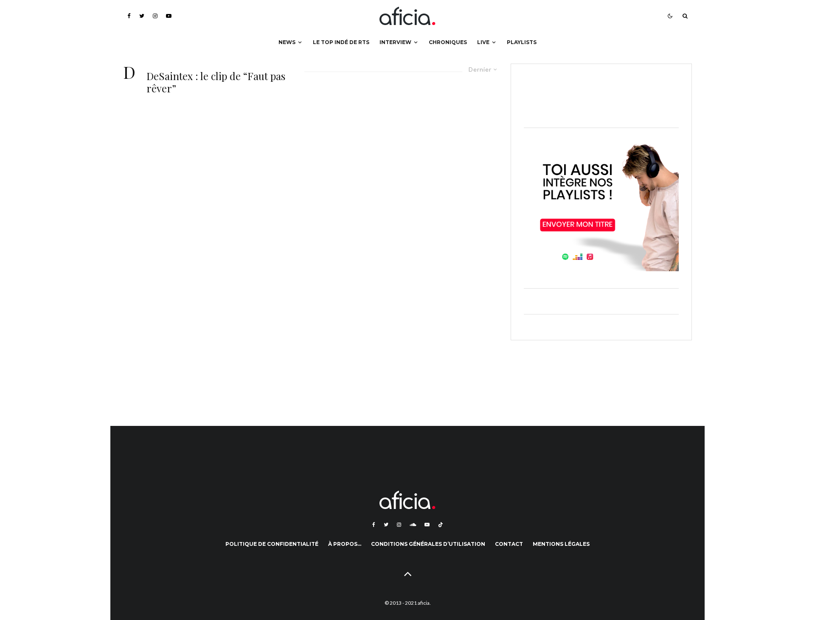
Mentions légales (561, 544)
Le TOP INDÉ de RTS (341, 42)
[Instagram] (155, 16)
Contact (509, 544)
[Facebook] (129, 16)
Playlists (522, 42)
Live (483, 42)
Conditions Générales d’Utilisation (428, 544)
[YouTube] (169, 16)
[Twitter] (142, 16)
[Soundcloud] (412, 524)
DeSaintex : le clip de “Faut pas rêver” (215, 82)
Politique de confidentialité (271, 544)
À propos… (344, 544)
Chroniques (448, 42)
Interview (395, 42)
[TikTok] (440, 524)
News (286, 42)
